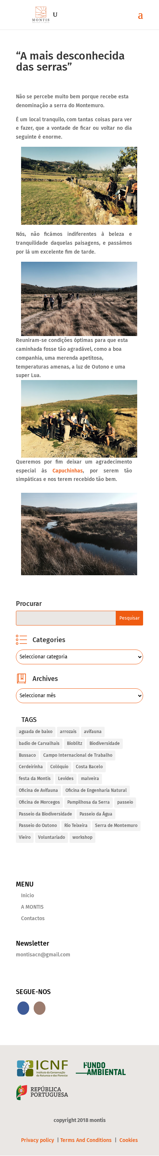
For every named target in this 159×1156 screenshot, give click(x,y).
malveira (90, 778)
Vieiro (25, 837)
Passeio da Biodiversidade (45, 814)
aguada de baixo (36, 731)
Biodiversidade (104, 743)
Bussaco (27, 755)
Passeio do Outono (38, 825)
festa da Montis (35, 778)
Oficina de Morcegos (39, 802)
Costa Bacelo (89, 766)
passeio (125, 802)
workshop (82, 837)
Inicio (27, 895)
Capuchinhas (68, 471)
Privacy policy (38, 1140)
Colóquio (59, 766)
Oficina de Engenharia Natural (96, 790)
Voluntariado (51, 837)
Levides (66, 778)
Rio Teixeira (76, 825)
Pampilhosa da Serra (88, 802)
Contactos (33, 918)
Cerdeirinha (31, 766)
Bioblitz (74, 743)
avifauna (93, 731)
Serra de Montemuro (116, 825)
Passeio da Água (96, 814)
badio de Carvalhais (39, 743)
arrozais (68, 731)
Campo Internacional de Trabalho (77, 755)
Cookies (128, 1140)
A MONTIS (32, 907)
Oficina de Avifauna (38, 790)
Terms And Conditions (86, 1140)
